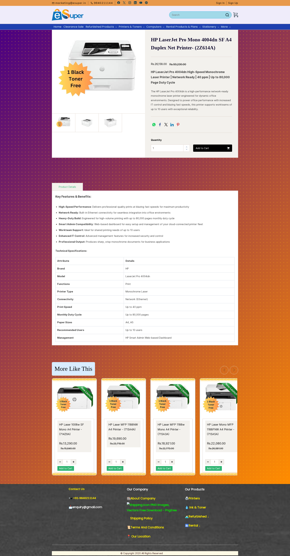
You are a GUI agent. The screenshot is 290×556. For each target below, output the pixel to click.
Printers (194, 498)
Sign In (220, 3)
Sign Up (233, 3)
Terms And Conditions (147, 527)
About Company (143, 498)
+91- (76, 498)
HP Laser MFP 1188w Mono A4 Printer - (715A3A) (171, 429)
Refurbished (198, 516)
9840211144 (87, 498)
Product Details (67, 186)
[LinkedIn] (172, 124)
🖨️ (187, 498)
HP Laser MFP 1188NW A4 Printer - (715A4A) (123, 427)
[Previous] (224, 370)
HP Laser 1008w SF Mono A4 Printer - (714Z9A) (71, 429)
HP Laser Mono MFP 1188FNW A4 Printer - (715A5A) (220, 429)
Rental (194, 525)
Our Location (140, 536)
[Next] (234, 370)
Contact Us (77, 489)
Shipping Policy (141, 518)
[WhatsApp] (153, 124)
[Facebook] (159, 124)
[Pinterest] (178, 124)
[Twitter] (165, 124)
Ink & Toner (197, 507)
